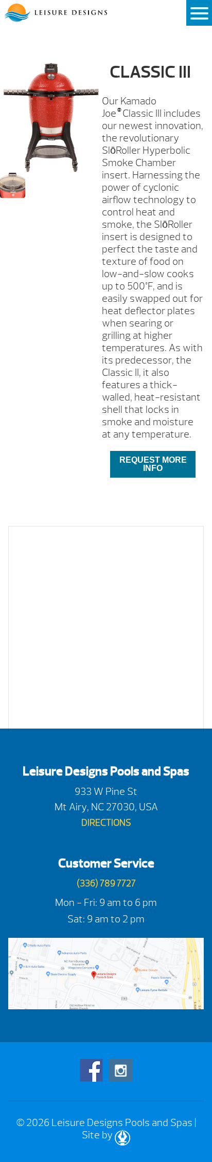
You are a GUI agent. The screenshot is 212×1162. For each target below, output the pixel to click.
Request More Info (153, 464)
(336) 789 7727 (106, 883)
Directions (106, 823)
